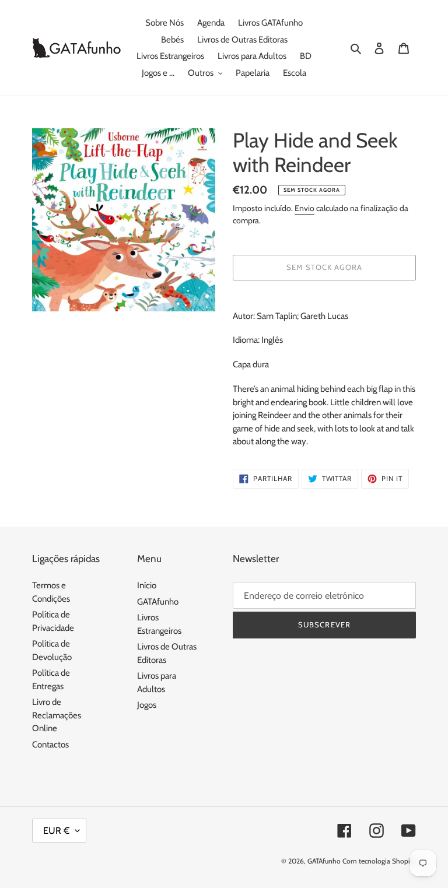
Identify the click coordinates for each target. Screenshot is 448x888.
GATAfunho (157, 601)
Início (146, 585)
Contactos (50, 744)
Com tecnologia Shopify (379, 861)
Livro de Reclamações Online (56, 715)
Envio (304, 208)
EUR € (56, 830)
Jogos (146, 705)
